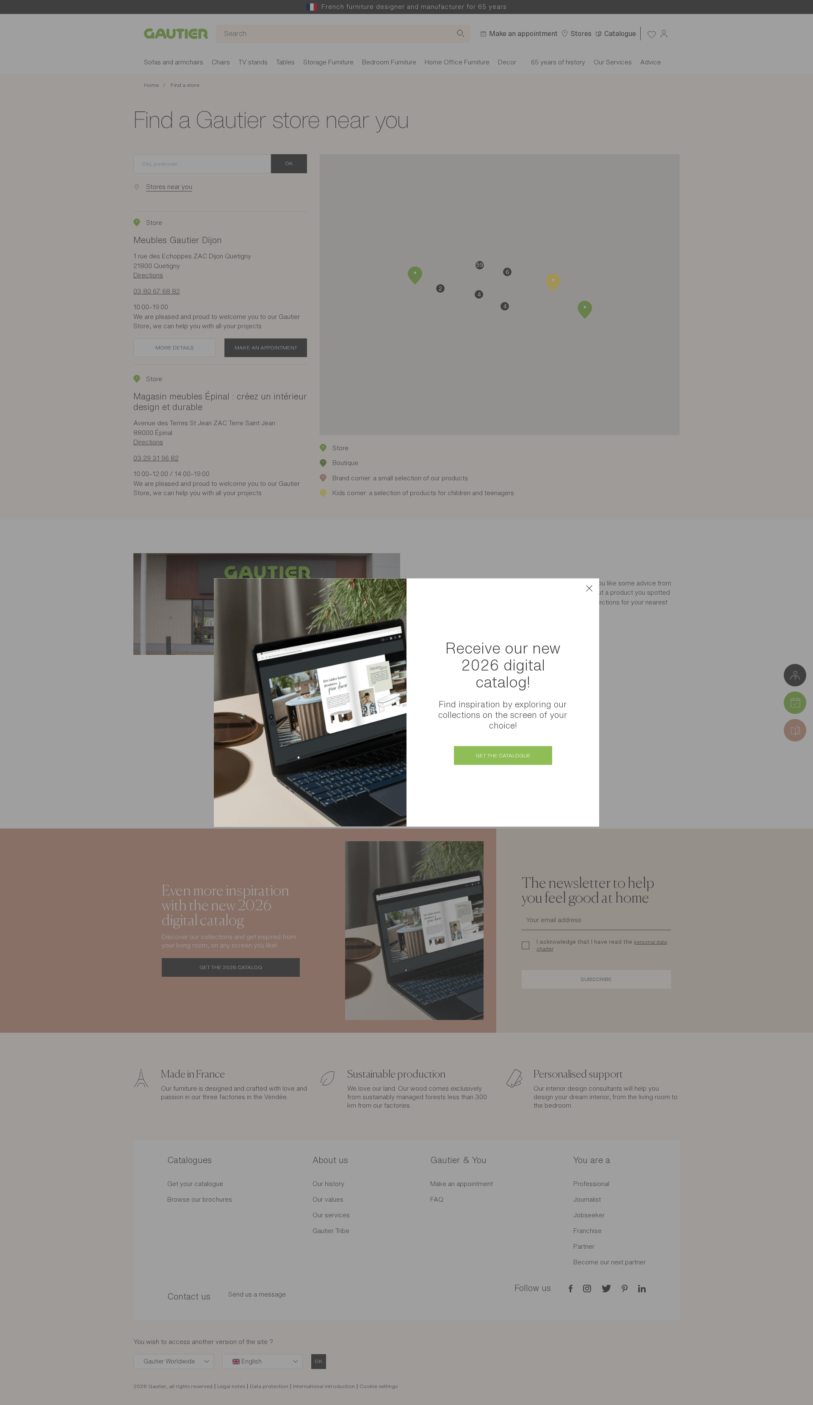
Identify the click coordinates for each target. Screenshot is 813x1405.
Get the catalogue (503, 755)
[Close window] (589, 588)
